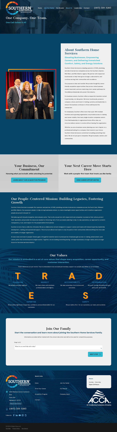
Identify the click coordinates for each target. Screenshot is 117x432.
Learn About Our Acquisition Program (29, 180)
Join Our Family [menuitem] (49, 8)
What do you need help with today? (25, 346)
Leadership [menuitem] (78, 8)
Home (36, 383)
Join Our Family (64, 383)
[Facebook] (14, 415)
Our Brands (63, 389)
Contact (37, 400)
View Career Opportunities (87, 180)
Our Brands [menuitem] (60, 8)
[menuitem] (8, 429)
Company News (65, 394)
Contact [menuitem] (87, 8)
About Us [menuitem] (69, 8)
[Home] (19, 8)
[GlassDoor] (26, 415)
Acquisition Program (41, 394)
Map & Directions (15, 404)
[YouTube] (20, 415)
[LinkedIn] (17, 415)
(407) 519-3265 (102, 7)
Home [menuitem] (40, 8)
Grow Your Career (40, 389)
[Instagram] (23, 415)
